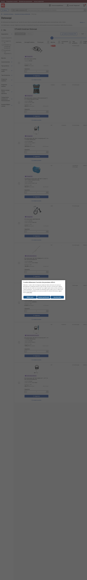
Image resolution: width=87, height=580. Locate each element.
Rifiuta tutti (30, 297)
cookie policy (29, 292)
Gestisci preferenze (43, 297)
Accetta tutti (57, 297)
